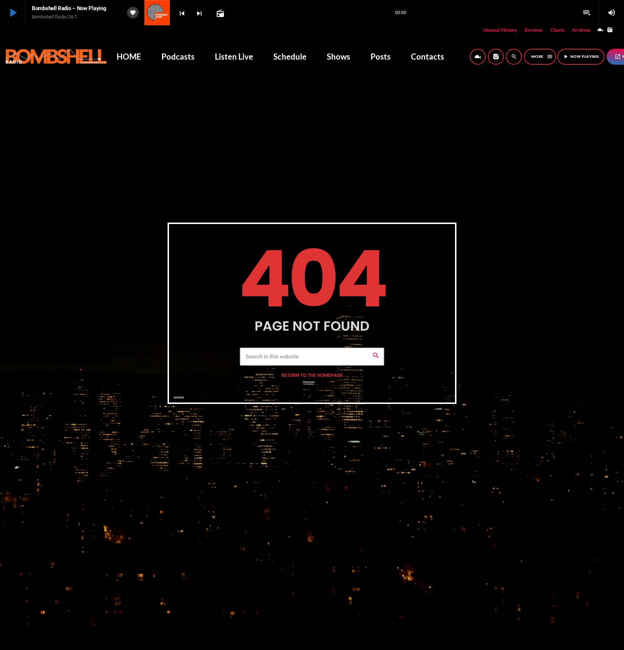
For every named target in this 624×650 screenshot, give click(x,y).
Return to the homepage (312, 376)
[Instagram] (610, 30)
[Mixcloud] (600, 30)
